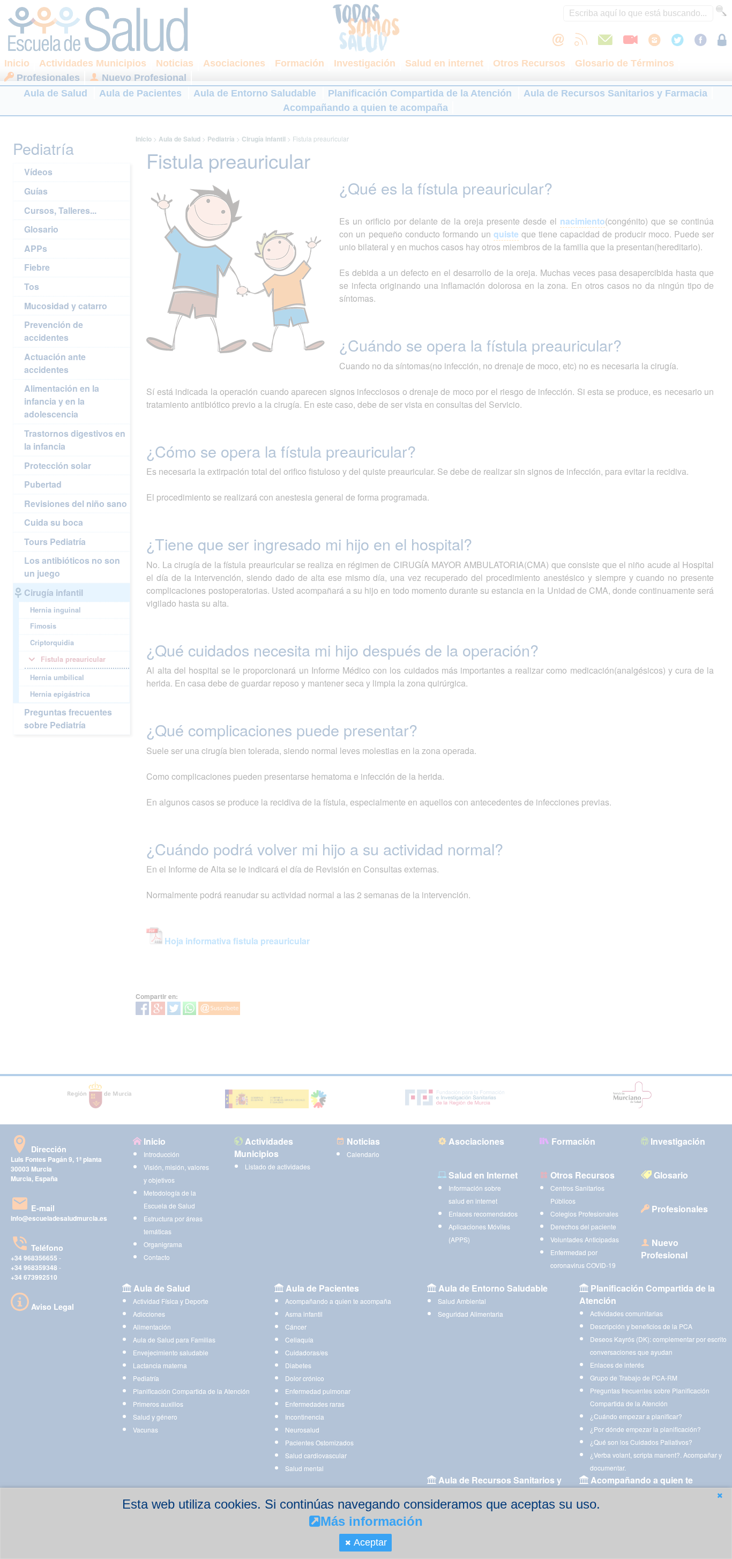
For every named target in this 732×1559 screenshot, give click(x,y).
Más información (371, 1521)
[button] (719, 1495)
